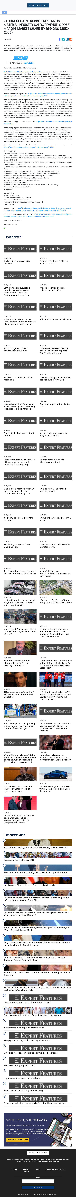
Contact (62, 1169)
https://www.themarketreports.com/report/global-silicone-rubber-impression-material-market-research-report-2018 (38, 95)
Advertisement (51, 1169)
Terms (14, 1169)
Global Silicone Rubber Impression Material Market (23, 72)
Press (38, 1169)
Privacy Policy (26, 1170)
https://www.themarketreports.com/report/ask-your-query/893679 (29, 147)
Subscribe (38, 1187)
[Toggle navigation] (4, 12)
